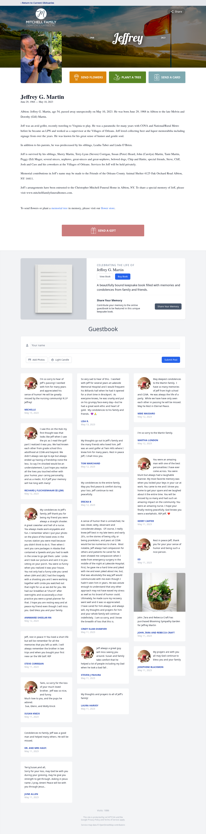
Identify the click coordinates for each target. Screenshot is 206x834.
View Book (105, 276)
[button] (159, 592)
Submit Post (170, 359)
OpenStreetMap (106, 825)
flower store (108, 208)
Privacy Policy (94, 819)
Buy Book (123, 276)
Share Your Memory (168, 306)
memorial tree (59, 208)
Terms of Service (111, 819)
